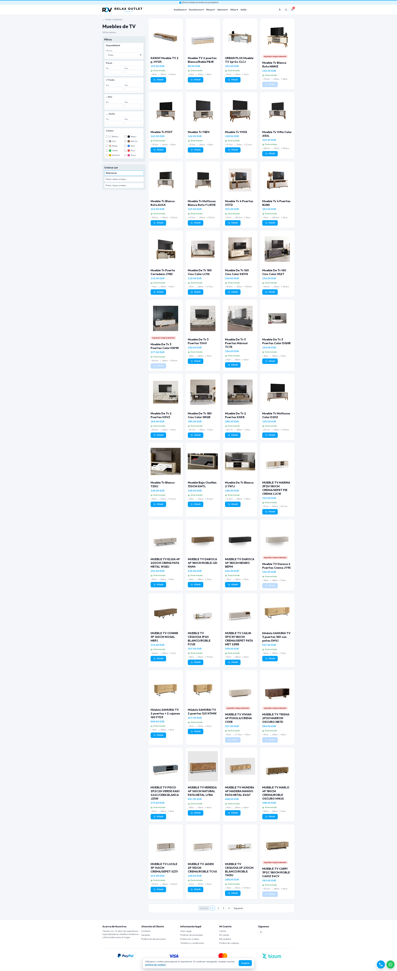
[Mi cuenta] (279, 9)
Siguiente (238, 908)
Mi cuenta (224, 935)
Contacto (146, 931)
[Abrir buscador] (285, 9)
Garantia (145, 935)
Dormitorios (195, 9)
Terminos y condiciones (192, 943)
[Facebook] (260, 932)
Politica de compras (229, 943)
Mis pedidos (225, 939)
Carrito (222, 931)
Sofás (243, 9)
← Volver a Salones (112, 19)
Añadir (160, 79)
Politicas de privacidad (191, 935)
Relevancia (111, 173)
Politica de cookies (189, 939)
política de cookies (155, 964)
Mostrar (109, 50)
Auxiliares (179, 9)
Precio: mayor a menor (116, 185)
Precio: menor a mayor (116, 179)
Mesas (209, 9)
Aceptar (245, 963)
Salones (221, 9)
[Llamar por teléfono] (381, 964)
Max (126, 68)
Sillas (233, 9)
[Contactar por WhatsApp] (390, 964)
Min (107, 68)
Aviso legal (186, 931)
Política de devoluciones (153, 939)
